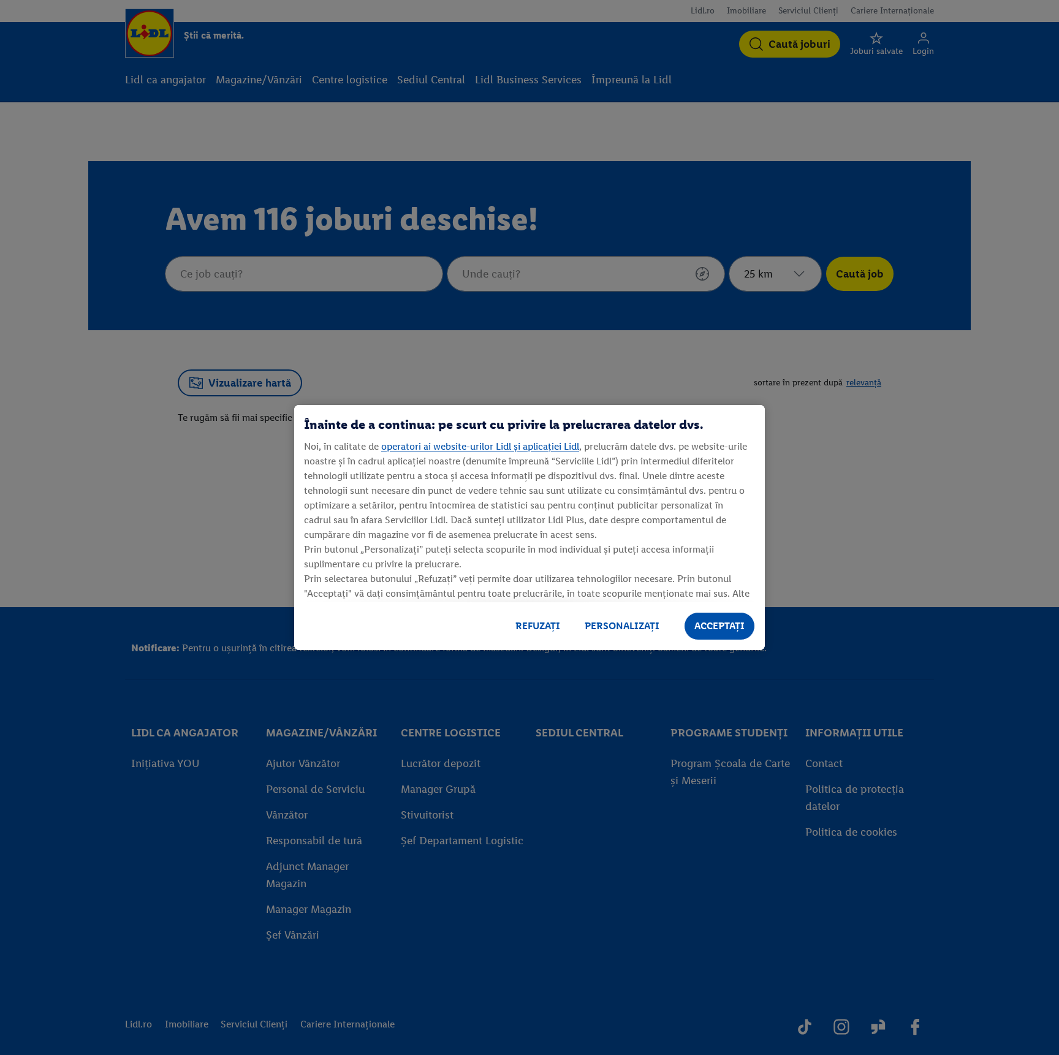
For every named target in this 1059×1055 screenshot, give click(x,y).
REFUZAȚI (537, 626)
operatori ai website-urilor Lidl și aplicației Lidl (480, 446)
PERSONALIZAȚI (622, 626)
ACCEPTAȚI (719, 626)
